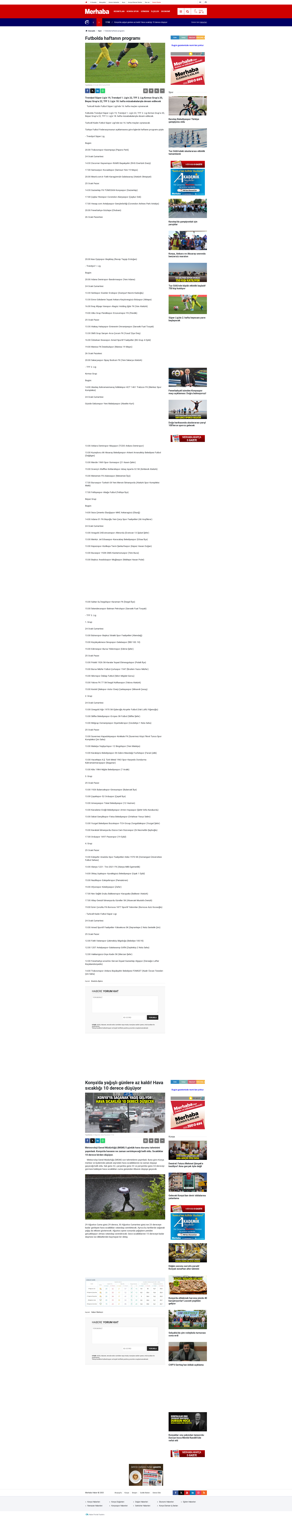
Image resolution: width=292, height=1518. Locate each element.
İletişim (134, 1493)
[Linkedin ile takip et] (193, 1492)
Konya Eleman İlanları (135, 2)
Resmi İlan (119, 11)
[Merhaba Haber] (97, 11)
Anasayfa (91, 31)
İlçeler (155, 11)
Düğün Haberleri (141, 1502)
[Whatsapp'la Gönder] (102, 90)
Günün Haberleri (114, 2)
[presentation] (93, 22)
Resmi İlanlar (156, 2)
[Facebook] (87, 90)
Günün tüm (199, 22)
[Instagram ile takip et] (198, 1492)
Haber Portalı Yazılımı (96, 1514)
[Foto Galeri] (205, 2)
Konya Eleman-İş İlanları (168, 1506)
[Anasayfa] (86, 2)
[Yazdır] (145, 90)
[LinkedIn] (97, 90)
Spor (100, 31)
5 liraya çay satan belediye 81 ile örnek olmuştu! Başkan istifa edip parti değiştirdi (142, 22)
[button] (151, 90)
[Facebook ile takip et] (175, 1492)
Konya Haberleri (93, 1502)
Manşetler (102, 2)
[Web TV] (200, 2)
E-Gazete (93, 2)
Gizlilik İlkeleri (145, 1493)
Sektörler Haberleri (142, 1506)
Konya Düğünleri (117, 1502)
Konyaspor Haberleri (119, 1506)
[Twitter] (92, 90)
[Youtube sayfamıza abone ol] (187, 1492)
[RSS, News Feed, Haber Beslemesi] (204, 1492)
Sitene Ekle (157, 1493)
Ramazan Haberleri (94, 1506)
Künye (127, 1493)
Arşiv (123, 2)
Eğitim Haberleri (189, 1502)
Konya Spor (133, 11)
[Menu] (181, 11)
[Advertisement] (125, 238)
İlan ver (147, 2)
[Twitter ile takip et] (181, 1492)
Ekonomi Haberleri (166, 1502)
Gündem (145, 11)
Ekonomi (165, 11)
